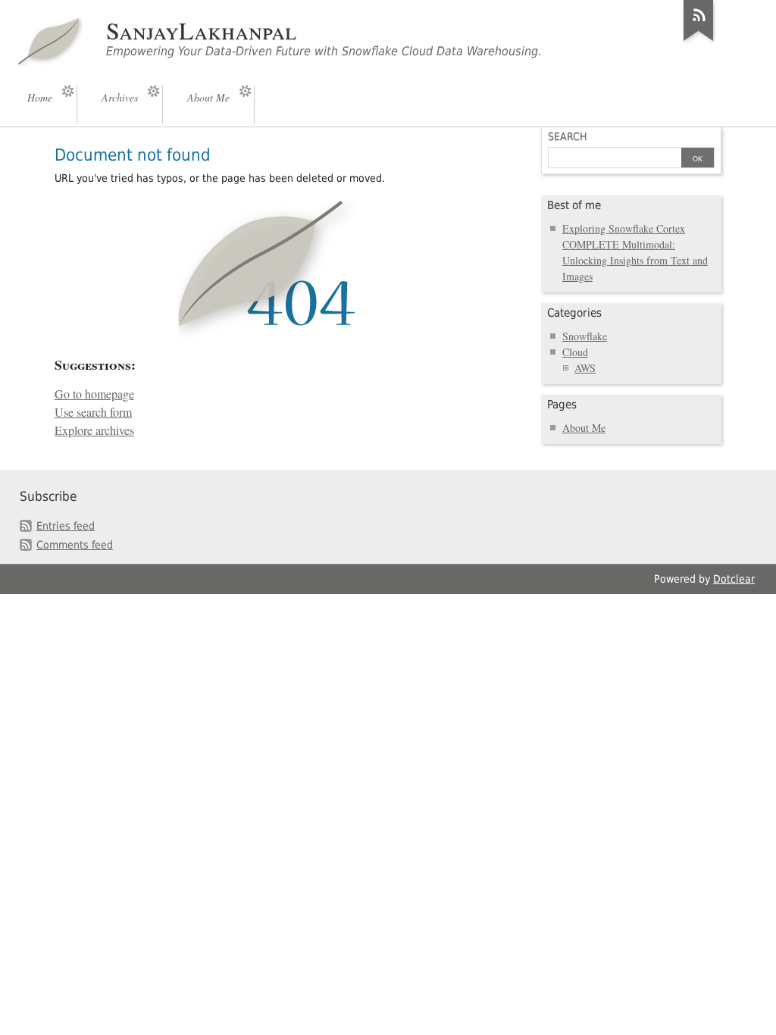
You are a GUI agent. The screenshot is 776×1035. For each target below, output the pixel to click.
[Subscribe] (698, 40)
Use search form (93, 412)
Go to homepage (94, 394)
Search (567, 136)
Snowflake (584, 336)
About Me (583, 428)
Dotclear (734, 579)
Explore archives (94, 430)
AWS (585, 368)
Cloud (575, 352)
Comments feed (74, 545)
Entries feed (65, 526)
